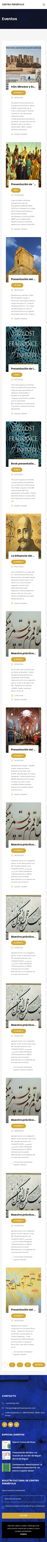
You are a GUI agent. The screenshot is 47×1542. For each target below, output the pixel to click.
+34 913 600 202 (12, 1403)
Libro (16, 190)
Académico (18, 93)
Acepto (23, 1534)
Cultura (17, 285)
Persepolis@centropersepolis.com (20, 1408)
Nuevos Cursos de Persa (23, 1442)
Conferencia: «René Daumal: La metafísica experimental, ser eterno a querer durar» (27, 1467)
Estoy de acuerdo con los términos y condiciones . (25, 1507)
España (17, 134)
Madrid (24, 134)
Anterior (39, 1365)
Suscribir (23, 1515)
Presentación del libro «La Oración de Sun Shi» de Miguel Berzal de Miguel (26, 1455)
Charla (17, 375)
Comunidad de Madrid (22, 1067)
